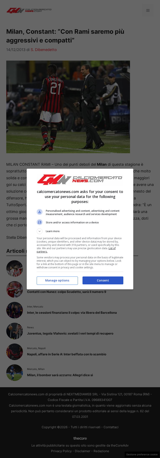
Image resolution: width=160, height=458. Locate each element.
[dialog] (80, 229)
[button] (80, 231)
